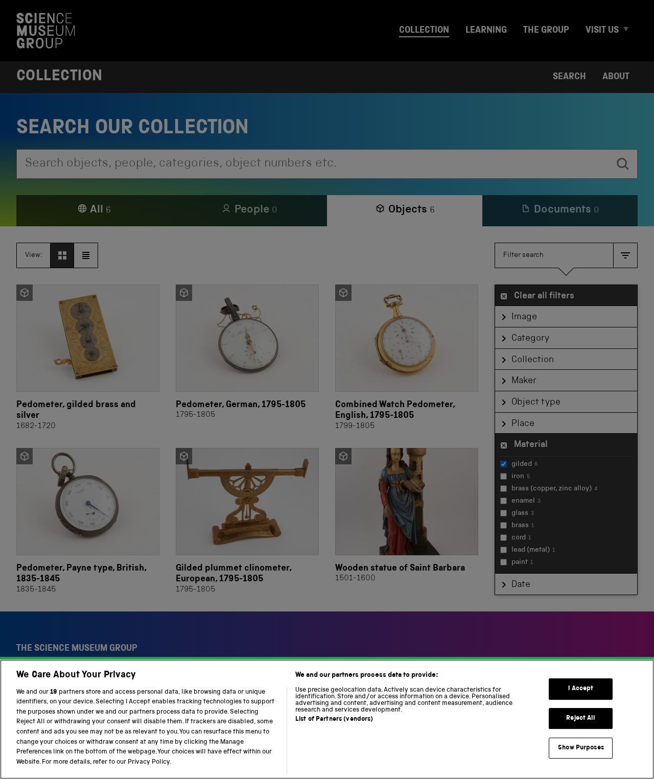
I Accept (580, 689)
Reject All (580, 718)
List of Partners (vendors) (334, 719)
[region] (327, 719)
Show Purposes (581, 747)
